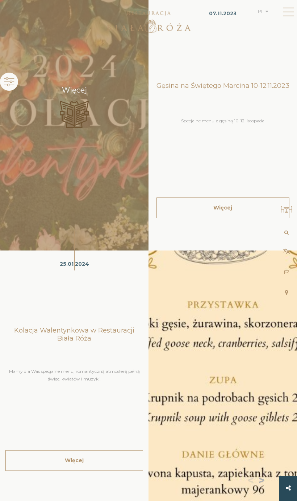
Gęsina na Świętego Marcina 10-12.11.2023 (222, 86)
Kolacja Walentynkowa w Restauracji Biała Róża (74, 334)
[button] (263, 481)
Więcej (74, 460)
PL (261, 11)
